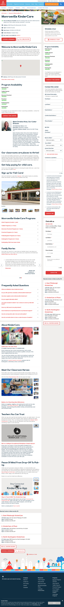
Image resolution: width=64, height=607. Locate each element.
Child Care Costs (42, 583)
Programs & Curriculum (19, 4)
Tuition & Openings (9, 39)
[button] (20, 66)
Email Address (48, 109)
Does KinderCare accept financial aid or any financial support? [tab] (17, 310)
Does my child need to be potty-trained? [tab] (11, 307)
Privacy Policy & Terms (57, 189)
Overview (3, 7)
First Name (47, 98)
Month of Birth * (48, 137)
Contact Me (50, 213)
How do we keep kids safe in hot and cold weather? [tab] (14, 314)
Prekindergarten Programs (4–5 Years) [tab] (11, 235)
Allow (54, 603)
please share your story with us (9, 254)
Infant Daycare (56, 583)
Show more (8, 268)
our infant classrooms (13, 405)
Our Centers (9, 4)
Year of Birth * (48, 143)
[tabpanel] (21, 266)
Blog (36, 4)
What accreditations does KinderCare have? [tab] (12, 289)
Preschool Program (57, 587)
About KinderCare (31, 7)
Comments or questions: (51, 157)
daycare (19, 176)
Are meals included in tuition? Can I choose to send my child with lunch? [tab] (18, 303)
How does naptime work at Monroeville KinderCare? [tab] (14, 296)
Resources (27, 4)
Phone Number (48, 121)
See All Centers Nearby (8, 546)
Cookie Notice (34, 603)
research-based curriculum (14, 360)
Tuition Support (41, 579)
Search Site (61, 5)
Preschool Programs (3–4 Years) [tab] (9, 232)
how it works (16, 506)
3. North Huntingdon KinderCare (13, 537)
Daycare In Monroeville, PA (15, 13)
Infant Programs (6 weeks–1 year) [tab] (10, 222)
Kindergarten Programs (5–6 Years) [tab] (10, 239)
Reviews (18, 7)
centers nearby (51, 4)
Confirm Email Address (50, 115)
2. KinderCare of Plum (9, 526)
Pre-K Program (56, 589)
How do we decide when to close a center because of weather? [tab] (17, 317)
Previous (4, 193)
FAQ (23, 7)
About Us (25, 579)
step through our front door (8, 472)
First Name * (48, 132)
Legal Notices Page (36, 604)
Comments (48, 256)
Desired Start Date (49, 148)
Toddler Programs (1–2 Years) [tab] (9, 225)
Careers (25, 585)
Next (38, 193)
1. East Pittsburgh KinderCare (12, 515)
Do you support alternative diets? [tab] (10, 299)
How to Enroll (41, 581)
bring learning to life (13, 377)
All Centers (4, 13)
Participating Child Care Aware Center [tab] (11, 242)
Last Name (47, 104)
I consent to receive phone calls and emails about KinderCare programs (53, 208)
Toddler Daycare (56, 585)
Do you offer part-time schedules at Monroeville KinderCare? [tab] (16, 292)
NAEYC (18, 35)
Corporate (25, 587)
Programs (10, 7)
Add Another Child (52, 154)
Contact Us (41, 4)
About (32, 4)
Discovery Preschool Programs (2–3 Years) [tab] (12, 229)
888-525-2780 (49, 224)
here (14, 169)
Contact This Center (43, 7)
